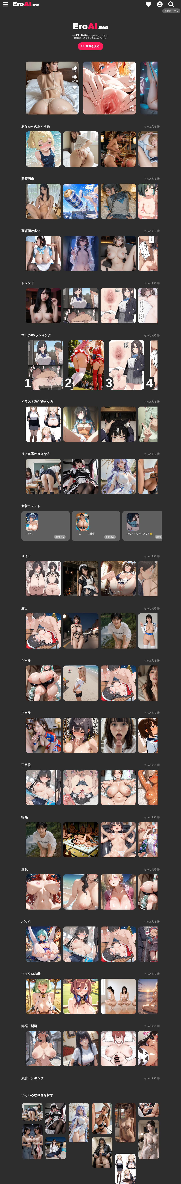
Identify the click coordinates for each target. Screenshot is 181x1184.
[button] (74, 98)
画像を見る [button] (93, 46)
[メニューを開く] (5, 4)
